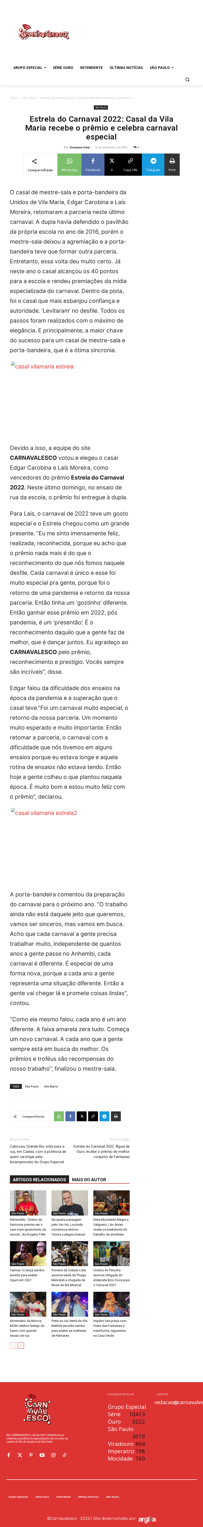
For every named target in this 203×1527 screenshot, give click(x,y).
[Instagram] (53, 1455)
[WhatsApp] (59, 1116)
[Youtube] (42, 1455)
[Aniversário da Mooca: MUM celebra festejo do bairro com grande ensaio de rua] (28, 1304)
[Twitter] (19, 1455)
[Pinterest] (30, 1455)
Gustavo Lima (80, 147)
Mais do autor (89, 1179)
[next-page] (21, 1345)
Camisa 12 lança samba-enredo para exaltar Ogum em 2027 (27, 1275)
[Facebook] (70, 1116)
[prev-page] (13, 1345)
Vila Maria (51, 1086)
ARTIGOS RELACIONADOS (39, 1179)
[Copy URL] (93, 1116)
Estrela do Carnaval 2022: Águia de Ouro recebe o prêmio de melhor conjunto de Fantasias (102, 1151)
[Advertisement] (135, 27)
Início (13, 98)
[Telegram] (104, 1116)
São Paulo (29, 98)
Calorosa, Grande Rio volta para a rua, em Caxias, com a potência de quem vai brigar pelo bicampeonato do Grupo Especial (38, 1154)
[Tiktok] (64, 1455)
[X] (82, 1116)
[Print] (116, 1116)
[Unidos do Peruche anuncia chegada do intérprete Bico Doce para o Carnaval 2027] (111, 1253)
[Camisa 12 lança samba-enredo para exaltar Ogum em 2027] (28, 1253)
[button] (187, 79)
